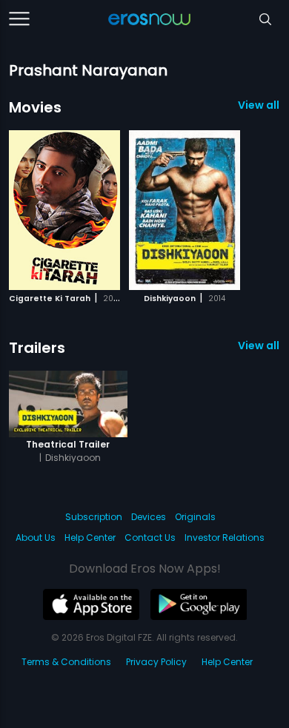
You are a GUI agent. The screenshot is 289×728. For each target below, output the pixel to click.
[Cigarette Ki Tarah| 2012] (64, 210)
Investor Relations (225, 537)
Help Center (90, 537)
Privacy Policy (156, 661)
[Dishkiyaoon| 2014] (184, 210)
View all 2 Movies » (259, 105)
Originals (195, 516)
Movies (35, 107)
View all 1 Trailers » (259, 345)
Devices (148, 516)
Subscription (93, 516)
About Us (36, 537)
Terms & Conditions (66, 661)
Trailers (37, 347)
